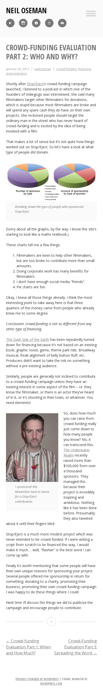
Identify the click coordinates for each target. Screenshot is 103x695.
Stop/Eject (35, 83)
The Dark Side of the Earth (27, 339)
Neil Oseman (26, 10)
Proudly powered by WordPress (37, 679)
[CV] (49, 23)
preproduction (16, 73)
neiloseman (42, 69)
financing (84, 69)
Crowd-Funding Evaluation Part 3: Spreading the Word (75, 647)
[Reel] (10, 23)
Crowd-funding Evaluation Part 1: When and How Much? (28, 647)
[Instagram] (23, 23)
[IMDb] (36, 23)
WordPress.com (51, 683)
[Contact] (62, 23)
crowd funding (66, 69)
